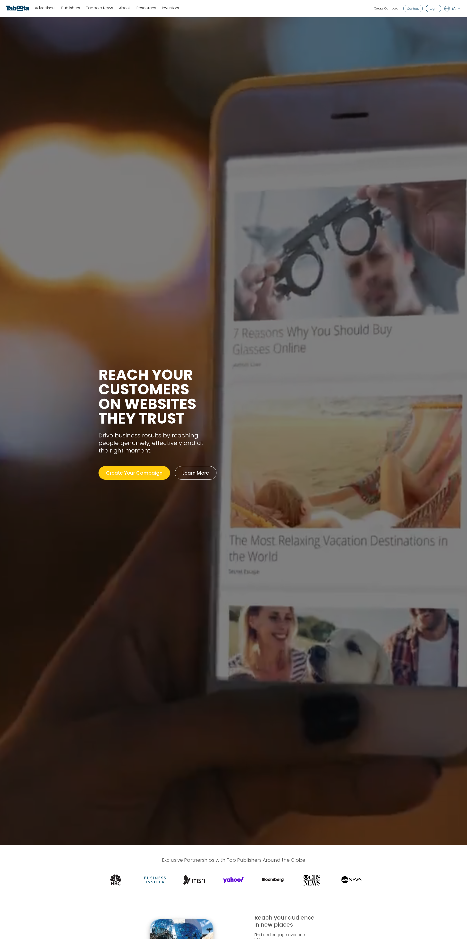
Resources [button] (146, 8)
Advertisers (45, 8)
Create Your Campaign (134, 473)
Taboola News (99, 8)
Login (433, 9)
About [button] (125, 8)
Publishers (70, 8)
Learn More (195, 473)
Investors (170, 8)
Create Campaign (387, 8)
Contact (413, 9)
